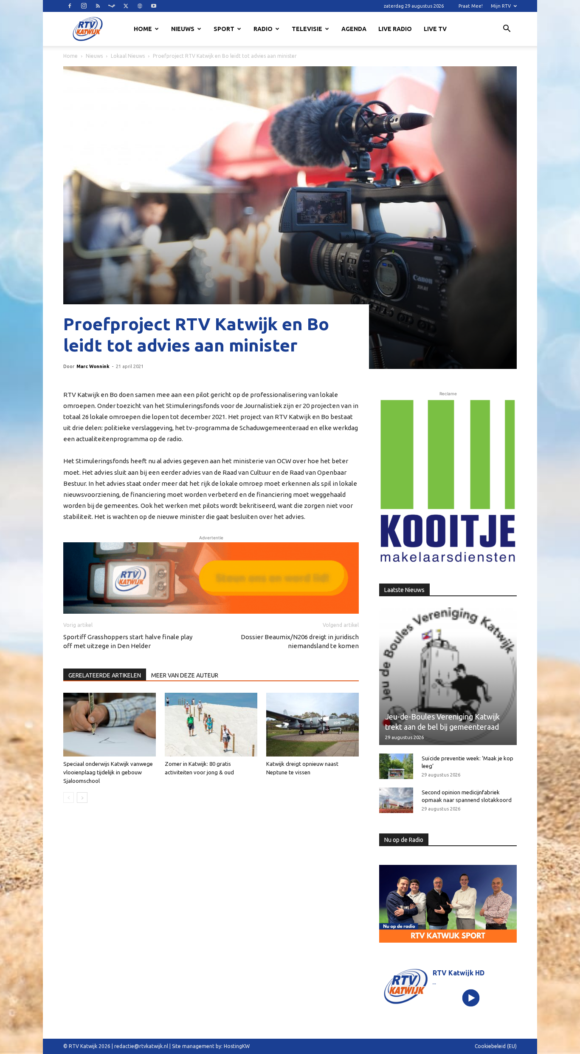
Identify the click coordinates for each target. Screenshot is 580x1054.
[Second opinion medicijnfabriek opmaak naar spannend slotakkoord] (396, 800)
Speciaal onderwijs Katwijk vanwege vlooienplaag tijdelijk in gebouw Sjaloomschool (108, 772)
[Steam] (111, 6)
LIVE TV (435, 29)
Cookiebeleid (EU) (496, 1046)
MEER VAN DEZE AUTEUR (184, 675)
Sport (224, 29)
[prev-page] (68, 797)
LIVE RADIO (395, 29)
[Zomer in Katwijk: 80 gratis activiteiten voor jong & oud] (211, 724)
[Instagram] (83, 6)
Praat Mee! (471, 5)
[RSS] (97, 6)
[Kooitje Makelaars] (448, 481)
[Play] (471, 998)
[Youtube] (153, 6)
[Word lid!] (211, 578)
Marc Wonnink (93, 366)
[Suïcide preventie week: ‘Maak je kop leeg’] (396, 766)
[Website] (139, 6)
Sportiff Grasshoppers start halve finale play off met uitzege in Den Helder (127, 641)
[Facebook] (69, 6)
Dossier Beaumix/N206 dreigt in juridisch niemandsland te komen (300, 641)
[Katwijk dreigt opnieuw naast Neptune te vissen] (312, 724)
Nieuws (182, 29)
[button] (506, 29)
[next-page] (82, 797)
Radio (263, 29)
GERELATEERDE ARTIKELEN (104, 675)
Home (143, 29)
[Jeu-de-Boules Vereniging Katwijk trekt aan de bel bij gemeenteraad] (448, 676)
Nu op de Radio (403, 839)
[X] (125, 6)
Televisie (307, 29)
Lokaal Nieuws (128, 56)
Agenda (353, 29)
